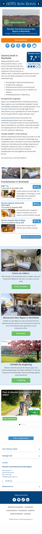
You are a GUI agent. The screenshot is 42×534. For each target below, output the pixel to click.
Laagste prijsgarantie (17, 22)
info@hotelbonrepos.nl (9, 477)
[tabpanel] (21, 406)
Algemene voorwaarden (15, 507)
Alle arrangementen (21, 438)
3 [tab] (22, 424)
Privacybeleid (22, 510)
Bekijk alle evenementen (31, 237)
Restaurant (21, 333)
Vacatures (8, 481)
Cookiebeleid (28, 507)
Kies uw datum (21, 40)
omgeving (31, 144)
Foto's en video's (21, 286)
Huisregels (27, 513)
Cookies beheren (11, 510)
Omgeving (21, 380)
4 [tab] (24, 424)
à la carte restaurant (8, 109)
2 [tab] (21, 424)
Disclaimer (31, 510)
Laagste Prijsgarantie (16, 513)
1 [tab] (19, 424)
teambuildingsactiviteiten (10, 120)
